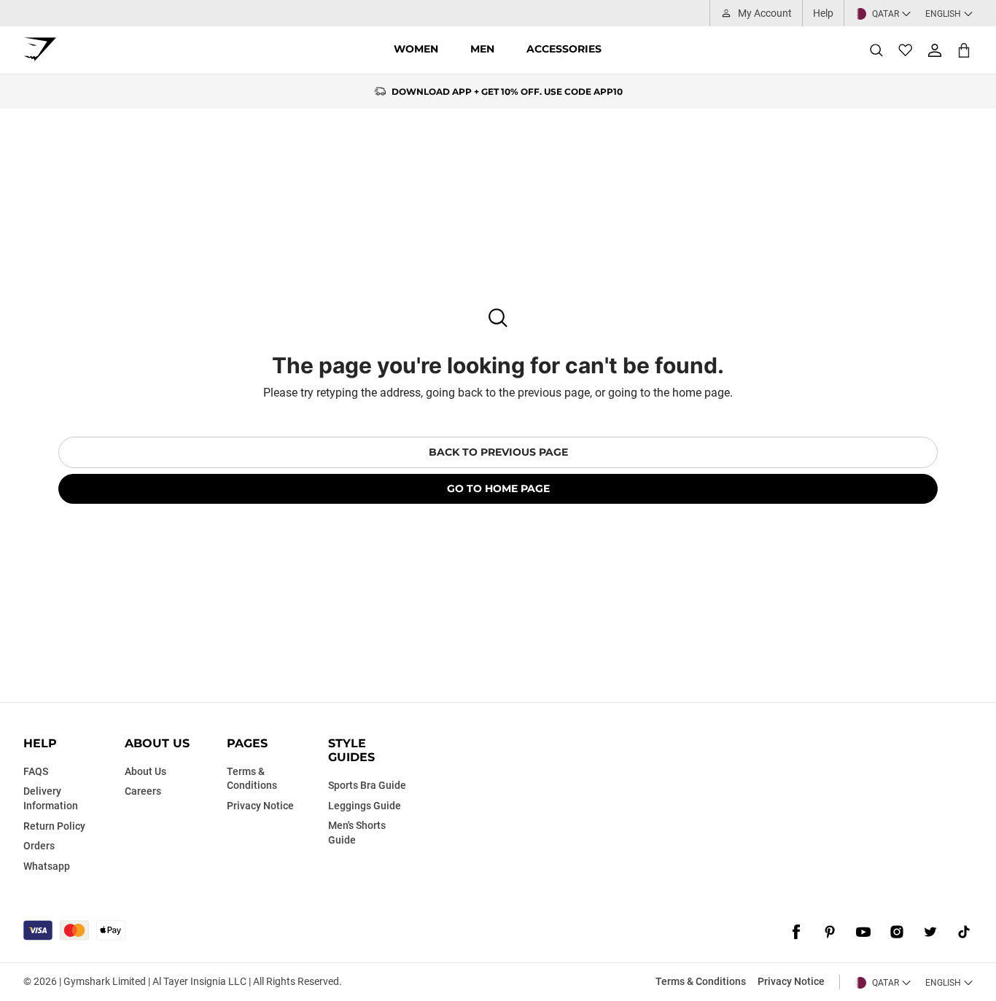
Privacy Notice (791, 981)
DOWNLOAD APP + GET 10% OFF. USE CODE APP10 (507, 91)
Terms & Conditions (700, 981)
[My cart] (964, 50)
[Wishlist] (905, 50)
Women (416, 48)
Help (823, 13)
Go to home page (498, 488)
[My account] (935, 50)
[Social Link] (796, 931)
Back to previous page (498, 452)
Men (482, 48)
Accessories (564, 48)
